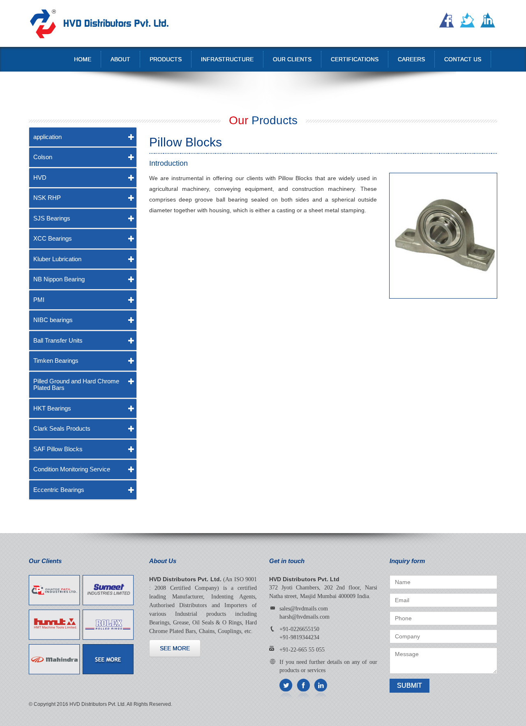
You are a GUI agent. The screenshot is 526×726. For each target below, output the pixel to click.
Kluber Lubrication (57, 258)
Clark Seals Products (61, 428)
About (120, 59)
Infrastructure (227, 59)
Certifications (354, 59)
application (47, 136)
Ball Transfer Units (58, 340)
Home (82, 59)
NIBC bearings (53, 319)
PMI (38, 299)
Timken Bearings (55, 360)
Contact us (462, 59)
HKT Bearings (52, 408)
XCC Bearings (52, 238)
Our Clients (292, 59)
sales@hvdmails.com (303, 608)
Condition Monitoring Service (71, 469)
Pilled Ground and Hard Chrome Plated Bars (76, 385)
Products (166, 59)
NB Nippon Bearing (59, 279)
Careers (411, 59)
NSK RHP (47, 197)
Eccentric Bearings (58, 489)
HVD (39, 177)
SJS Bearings (51, 218)
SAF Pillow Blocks (58, 448)
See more (175, 648)
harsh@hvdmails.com (304, 617)
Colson (42, 156)
